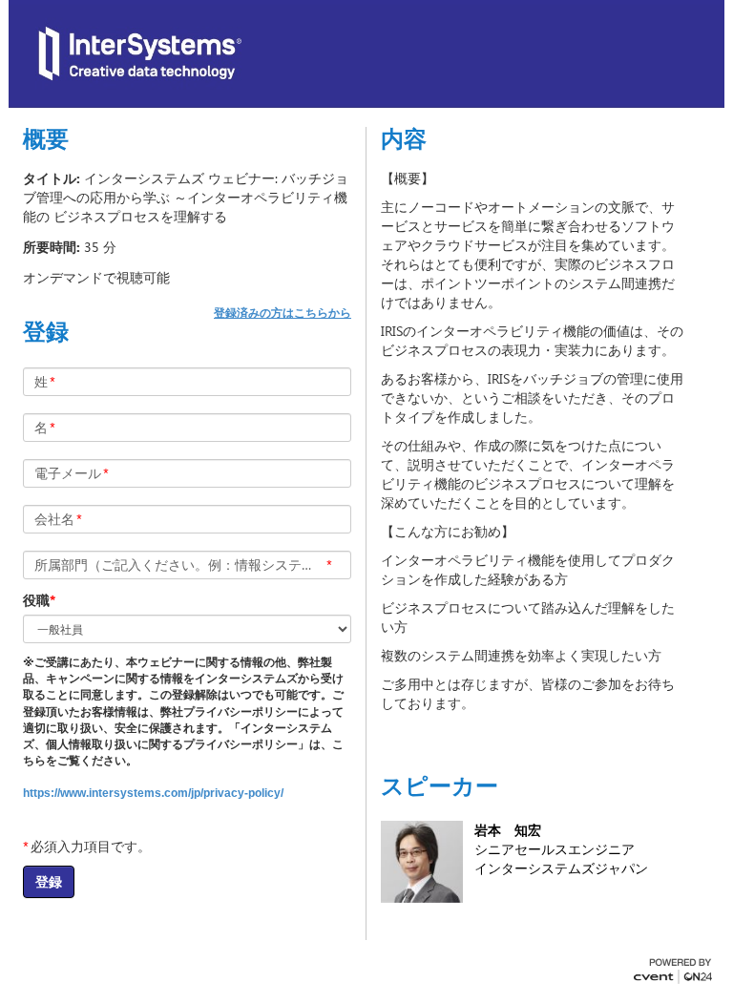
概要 (46, 138)
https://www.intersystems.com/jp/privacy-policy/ (153, 793)
